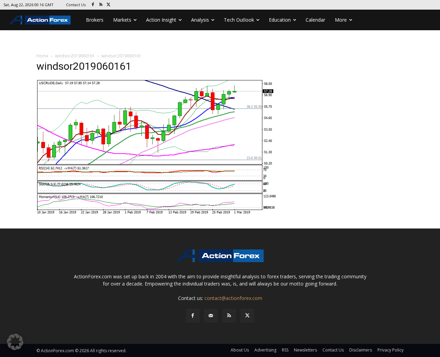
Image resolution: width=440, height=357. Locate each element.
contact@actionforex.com (233, 298)
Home (42, 56)
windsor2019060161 (75, 56)
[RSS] (101, 5)
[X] (109, 5)
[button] (15, 342)
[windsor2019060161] (156, 147)
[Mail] (211, 315)
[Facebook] (93, 5)
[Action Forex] (40, 20)
